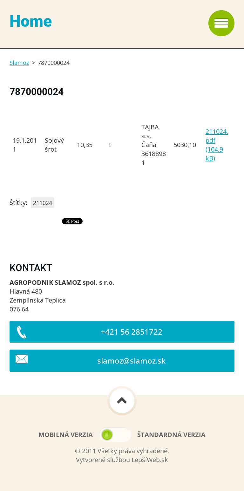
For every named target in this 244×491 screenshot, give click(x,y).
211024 (42, 203)
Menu (221, 23)
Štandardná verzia (171, 434)
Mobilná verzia (65, 434)
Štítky (18, 202)
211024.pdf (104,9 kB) (217, 144)
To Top (122, 400)
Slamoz (19, 62)
